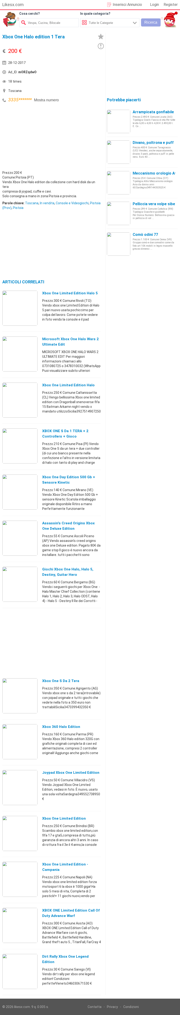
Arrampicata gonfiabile (153, 112)
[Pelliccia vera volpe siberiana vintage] (118, 213)
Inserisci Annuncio (127, 4)
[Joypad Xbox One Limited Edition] (20, 787)
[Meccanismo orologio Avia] (118, 182)
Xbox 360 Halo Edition (61, 727)
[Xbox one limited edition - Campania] (20, 879)
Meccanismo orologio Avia (156, 173)
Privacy (112, 1007)
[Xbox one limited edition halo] (20, 400)
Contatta (94, 1007)
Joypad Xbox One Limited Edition (70, 772)
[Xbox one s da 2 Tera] (20, 695)
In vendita (47, 203)
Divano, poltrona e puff (153, 142)
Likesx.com (13, 4)
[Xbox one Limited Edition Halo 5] (20, 308)
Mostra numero (46, 100)
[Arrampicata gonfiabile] (118, 121)
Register (171, 4)
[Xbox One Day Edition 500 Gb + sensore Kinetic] (20, 492)
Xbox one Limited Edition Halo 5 (70, 293)
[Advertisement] (37, 136)
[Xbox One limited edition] (20, 833)
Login (154, 4)
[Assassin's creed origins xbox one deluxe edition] (20, 538)
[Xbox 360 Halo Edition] (20, 741)
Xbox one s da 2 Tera (60, 681)
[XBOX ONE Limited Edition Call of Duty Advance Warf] (20, 925)
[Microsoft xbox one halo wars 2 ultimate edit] (20, 354)
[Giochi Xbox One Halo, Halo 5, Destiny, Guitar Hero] (20, 584)
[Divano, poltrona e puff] (118, 152)
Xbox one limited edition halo (68, 385)
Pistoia (18, 208)
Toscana (31, 203)
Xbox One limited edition (64, 818)
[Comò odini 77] (118, 244)
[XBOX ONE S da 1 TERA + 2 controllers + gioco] (20, 446)
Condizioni (131, 1007)
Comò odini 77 (145, 234)
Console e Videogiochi (72, 203)
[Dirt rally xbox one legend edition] (20, 971)
